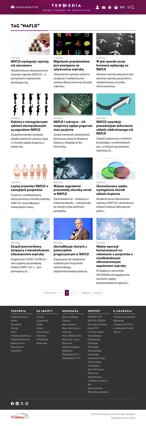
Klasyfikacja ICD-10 (71, 358)
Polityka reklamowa (20, 339)
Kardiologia (93, 354)
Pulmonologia (94, 361)
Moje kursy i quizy (71, 339)
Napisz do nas (18, 343)
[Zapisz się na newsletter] (103, 7)
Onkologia (93, 343)
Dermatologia (94, 335)
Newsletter (16, 324)
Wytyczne (67, 343)
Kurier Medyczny (96, 369)
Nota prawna (17, 346)
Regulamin (16, 350)
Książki (39, 324)
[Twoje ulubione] (109, 7)
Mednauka (41, 343)
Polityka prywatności (21, 335)
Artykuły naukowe (71, 346)
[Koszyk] (115, 7)
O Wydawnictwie (19, 316)
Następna (86, 292)
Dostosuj (66, 320)
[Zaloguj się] (97, 7)
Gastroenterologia (96, 358)
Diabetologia (94, 339)
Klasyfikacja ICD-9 (70, 354)
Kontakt (14, 328)
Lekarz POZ (93, 328)
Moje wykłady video (72, 335)
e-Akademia (42, 339)
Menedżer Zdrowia (97, 324)
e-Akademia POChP (123, 324)
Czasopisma (42, 320)
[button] (130, 7)
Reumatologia (94, 350)
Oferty (14, 320)
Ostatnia (98, 292)
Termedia (130, 417)
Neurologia (93, 346)
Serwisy (40, 316)
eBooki (39, 328)
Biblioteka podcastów (98, 391)
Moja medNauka (70, 316)
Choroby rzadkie (96, 331)
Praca (13, 331)
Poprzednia (50, 292)
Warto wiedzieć (95, 388)
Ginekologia (94, 365)
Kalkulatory (67, 350)
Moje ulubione (69, 324)
